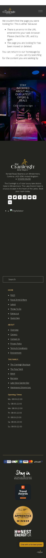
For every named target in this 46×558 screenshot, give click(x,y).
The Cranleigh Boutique (20, 364)
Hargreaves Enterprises (20, 387)
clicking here (8, 54)
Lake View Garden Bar (19, 383)
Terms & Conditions (18, 348)
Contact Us (15, 339)
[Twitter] (15, 197)
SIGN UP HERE (23, 119)
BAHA (12, 373)
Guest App (15, 318)
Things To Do (15, 309)
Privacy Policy (16, 343)
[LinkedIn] (10, 197)
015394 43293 (24, 179)
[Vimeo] (34, 197)
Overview (14, 330)
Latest (13, 304)
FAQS (12, 295)
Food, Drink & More (18, 299)
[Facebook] (20, 197)
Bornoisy (14, 378)
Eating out (14, 313)
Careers (13, 334)
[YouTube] (30, 197)
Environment (15, 352)
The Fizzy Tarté (16, 369)
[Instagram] (25, 197)
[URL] (10, 202)
